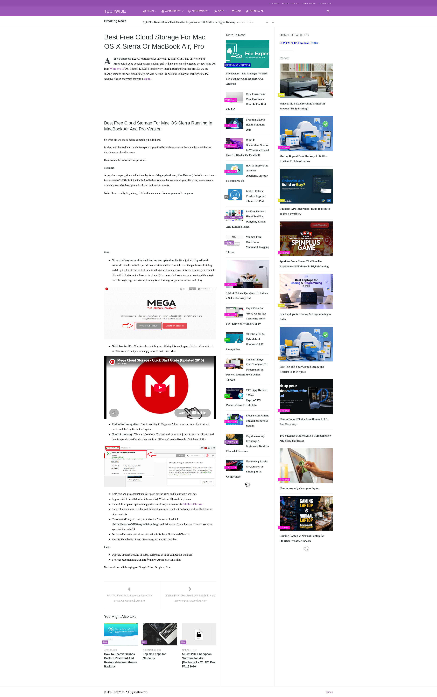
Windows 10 (117, 69)
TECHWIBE (115, 11)
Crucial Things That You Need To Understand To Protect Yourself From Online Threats (246, 369)
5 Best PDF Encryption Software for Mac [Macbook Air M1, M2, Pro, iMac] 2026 (198, 660)
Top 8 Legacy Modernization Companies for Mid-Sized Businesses (305, 438)
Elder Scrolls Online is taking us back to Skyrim (257, 420)
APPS (221, 11)
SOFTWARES (199, 11)
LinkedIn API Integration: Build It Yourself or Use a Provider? (305, 211)
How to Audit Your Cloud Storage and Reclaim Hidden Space (302, 369)
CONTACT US (325, 3)
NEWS (150, 11)
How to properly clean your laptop (299, 488)
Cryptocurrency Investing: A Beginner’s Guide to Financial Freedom (247, 443)
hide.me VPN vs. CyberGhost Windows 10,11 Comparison (245, 341)
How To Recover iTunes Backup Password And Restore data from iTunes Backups (120, 660)
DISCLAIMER (308, 3)
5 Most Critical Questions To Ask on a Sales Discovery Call (247, 295)
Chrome (198, 504)
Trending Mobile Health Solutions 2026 (255, 124)
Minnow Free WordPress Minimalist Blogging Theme (247, 244)
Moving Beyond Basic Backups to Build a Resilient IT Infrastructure (303, 158)
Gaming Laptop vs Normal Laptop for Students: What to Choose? (302, 538)
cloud (147, 79)
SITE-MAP (274, 3)
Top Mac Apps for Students (154, 656)
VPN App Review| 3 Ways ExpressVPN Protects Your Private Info (246, 397)
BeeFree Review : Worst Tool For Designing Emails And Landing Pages (246, 218)
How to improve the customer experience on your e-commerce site (247, 173)
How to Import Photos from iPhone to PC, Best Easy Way (304, 421)
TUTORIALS (256, 11)
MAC (238, 11)
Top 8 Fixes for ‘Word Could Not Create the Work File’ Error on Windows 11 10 (246, 315)
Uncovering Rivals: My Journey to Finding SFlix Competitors (247, 468)
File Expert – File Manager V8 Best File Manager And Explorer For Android (246, 78)
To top (329, 692)
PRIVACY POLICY (290, 3)
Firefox (187, 504)
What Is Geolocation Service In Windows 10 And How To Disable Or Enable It (247, 147)
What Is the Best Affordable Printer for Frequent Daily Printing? (302, 105)
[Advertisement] (154, 91)
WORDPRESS (172, 11)
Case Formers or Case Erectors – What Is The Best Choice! (246, 101)
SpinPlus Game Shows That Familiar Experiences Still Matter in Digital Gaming (304, 263)
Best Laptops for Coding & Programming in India (172, 22)
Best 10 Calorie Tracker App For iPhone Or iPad (256, 196)
